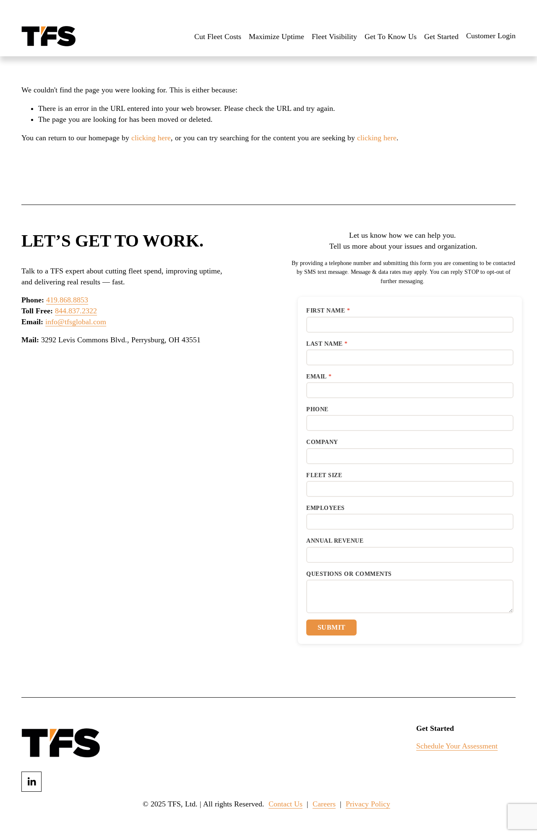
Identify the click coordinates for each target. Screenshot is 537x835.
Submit (332, 627)
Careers (324, 804)
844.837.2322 (76, 311)
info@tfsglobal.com (75, 322)
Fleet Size (324, 475)
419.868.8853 (67, 300)
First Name (325, 310)
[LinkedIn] (31, 782)
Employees (325, 508)
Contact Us (285, 804)
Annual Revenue (334, 541)
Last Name (324, 344)
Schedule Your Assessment (457, 746)
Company (322, 442)
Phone (317, 409)
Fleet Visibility (334, 36)
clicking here (151, 138)
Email (316, 376)
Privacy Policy (368, 804)
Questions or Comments (349, 574)
